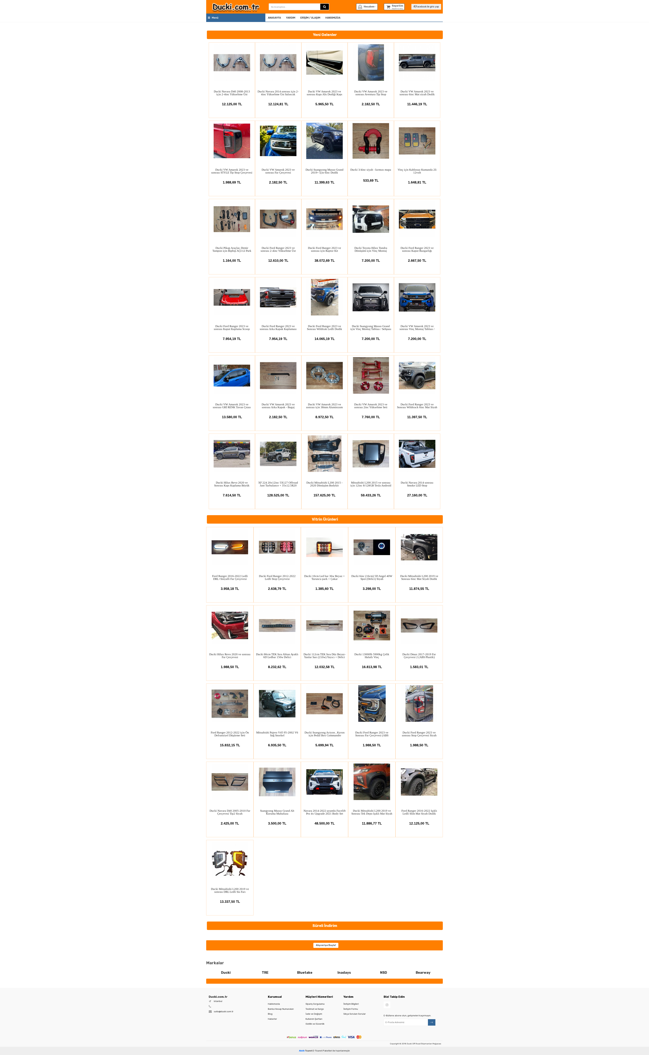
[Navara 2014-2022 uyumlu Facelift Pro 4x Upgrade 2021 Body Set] (324, 782)
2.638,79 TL (277, 589)
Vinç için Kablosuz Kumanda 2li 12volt (417, 171)
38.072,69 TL (325, 260)
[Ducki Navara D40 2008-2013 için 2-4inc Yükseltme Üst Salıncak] (232, 62)
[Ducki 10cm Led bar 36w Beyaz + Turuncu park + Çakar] (324, 547)
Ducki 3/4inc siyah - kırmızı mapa (370, 169)
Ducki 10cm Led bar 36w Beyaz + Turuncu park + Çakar (324, 577)
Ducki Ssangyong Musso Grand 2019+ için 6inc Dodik (324, 171)
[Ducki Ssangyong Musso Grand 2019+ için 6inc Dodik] (324, 140)
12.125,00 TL (232, 104)
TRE (265, 973)
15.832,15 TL (230, 745)
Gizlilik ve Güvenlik (315, 1024)
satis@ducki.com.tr (223, 1011)
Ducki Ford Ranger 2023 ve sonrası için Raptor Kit (324, 249)
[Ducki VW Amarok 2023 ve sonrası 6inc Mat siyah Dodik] (417, 62)
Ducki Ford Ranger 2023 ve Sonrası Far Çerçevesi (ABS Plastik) (371, 734)
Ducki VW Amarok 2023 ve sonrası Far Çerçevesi (278, 171)
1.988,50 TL (230, 667)
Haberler (272, 1019)
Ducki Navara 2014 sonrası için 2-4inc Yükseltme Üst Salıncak (278, 93)
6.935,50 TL (277, 745)
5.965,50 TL (324, 104)
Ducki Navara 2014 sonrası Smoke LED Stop (417, 484)
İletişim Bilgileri (351, 1004)
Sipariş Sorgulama (315, 1004)
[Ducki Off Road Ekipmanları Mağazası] (236, 7)
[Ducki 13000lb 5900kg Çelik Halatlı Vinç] (372, 625)
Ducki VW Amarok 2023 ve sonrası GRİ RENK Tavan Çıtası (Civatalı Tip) (232, 406)
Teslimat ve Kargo (315, 1009)
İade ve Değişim (314, 1014)
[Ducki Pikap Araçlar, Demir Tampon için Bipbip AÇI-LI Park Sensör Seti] (232, 219)
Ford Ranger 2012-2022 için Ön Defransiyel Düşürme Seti (230, 734)
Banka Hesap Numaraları (281, 1009)
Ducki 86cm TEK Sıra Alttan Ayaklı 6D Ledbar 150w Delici (277, 656)
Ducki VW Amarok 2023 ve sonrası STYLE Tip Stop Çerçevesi (231, 171)
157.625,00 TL (324, 495)
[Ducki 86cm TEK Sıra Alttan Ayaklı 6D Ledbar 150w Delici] (277, 625)
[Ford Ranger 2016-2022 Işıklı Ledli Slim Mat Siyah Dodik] (419, 782)
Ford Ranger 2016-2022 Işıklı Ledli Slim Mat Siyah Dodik (419, 812)
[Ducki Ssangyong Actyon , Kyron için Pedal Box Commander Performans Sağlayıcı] (324, 703)
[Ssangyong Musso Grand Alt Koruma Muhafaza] (277, 782)
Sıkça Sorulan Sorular (354, 1014)
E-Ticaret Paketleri (322, 1050)
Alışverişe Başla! (326, 945)
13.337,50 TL (230, 901)
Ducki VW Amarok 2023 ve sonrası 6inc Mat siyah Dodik (417, 93)
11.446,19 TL (417, 104)
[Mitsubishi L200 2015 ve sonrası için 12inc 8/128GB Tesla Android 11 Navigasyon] (371, 453)
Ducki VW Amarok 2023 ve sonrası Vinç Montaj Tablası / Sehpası (417, 327)
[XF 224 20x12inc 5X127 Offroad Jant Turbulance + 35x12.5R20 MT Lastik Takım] (278, 453)
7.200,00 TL (371, 260)
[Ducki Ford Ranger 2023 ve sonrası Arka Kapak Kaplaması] (278, 297)
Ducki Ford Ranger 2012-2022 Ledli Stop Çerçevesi (277, 577)
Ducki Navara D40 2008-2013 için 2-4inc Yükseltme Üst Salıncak (232, 93)
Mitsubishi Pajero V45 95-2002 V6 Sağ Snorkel (277, 734)
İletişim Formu (350, 1009)
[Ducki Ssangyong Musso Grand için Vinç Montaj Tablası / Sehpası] (371, 297)
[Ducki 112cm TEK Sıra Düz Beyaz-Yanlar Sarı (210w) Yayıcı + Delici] (324, 625)
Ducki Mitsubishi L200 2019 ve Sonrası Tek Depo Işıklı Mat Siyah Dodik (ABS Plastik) (371, 812)
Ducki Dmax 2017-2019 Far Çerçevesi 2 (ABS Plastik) (419, 656)
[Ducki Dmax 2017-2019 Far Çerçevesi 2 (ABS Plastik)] (419, 625)
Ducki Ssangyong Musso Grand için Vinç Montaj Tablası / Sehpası (370, 327)
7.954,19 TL (232, 339)
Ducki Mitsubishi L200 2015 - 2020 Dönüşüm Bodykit (324, 484)
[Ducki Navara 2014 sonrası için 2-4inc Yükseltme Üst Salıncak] (278, 62)
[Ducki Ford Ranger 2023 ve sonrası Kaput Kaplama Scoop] (232, 297)
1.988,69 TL (232, 182)
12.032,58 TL (325, 667)
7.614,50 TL (232, 495)
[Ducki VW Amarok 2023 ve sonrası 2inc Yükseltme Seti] (371, 375)
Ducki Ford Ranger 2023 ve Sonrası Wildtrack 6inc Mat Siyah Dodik (417, 406)
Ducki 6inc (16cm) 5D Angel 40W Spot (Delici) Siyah (371, 577)
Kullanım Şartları (314, 1019)
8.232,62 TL (277, 667)
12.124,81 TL (278, 104)
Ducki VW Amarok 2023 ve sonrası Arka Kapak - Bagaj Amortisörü (278, 406)
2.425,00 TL (230, 823)
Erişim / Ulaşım (310, 17)
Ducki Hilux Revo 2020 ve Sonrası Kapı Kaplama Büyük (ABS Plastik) (231, 484)
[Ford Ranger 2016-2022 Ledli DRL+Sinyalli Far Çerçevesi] (230, 547)
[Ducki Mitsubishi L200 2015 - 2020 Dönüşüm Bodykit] (324, 453)
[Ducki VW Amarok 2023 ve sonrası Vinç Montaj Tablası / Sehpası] (417, 297)
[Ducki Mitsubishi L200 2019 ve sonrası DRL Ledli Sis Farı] (230, 860)
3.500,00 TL (277, 823)
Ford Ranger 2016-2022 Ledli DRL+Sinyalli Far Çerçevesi (230, 577)
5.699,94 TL (324, 745)
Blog (270, 1014)
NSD (383, 973)
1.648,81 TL (417, 182)
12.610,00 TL (278, 260)
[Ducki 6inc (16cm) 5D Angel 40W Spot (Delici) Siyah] (372, 547)
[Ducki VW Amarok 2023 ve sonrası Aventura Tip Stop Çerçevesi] (371, 62)
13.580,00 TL (232, 417)
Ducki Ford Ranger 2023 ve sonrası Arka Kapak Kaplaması (278, 327)
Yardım (290, 17)
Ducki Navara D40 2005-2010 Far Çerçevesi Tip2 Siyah (230, 812)
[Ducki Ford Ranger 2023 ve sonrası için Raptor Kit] (324, 219)
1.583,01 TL (419, 667)
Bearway (423, 973)
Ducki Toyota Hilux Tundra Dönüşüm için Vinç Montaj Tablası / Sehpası (370, 249)
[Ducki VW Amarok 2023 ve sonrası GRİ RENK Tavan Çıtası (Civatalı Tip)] (232, 375)
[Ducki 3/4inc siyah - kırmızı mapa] (371, 140)
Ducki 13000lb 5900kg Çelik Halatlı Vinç (371, 656)
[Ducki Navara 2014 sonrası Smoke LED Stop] (417, 453)
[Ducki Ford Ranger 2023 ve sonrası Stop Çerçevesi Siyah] (419, 703)
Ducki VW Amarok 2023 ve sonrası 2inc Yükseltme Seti (370, 406)
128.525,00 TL (278, 495)
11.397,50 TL (417, 417)
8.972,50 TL (324, 417)
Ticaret (305, 1050)
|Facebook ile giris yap (427, 6)
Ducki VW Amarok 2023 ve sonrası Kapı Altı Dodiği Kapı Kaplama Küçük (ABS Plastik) (324, 93)
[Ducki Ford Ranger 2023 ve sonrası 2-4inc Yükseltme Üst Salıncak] (278, 219)
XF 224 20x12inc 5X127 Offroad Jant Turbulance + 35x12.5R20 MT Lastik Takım (278, 484)
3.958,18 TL (230, 589)
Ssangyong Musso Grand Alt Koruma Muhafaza (277, 812)
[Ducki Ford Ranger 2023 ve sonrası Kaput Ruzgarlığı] (417, 219)
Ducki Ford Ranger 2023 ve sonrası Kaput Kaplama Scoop (232, 327)
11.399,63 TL (324, 182)
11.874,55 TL (419, 589)
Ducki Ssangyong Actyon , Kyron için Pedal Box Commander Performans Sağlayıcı (325, 734)
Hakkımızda (332, 17)
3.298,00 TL (372, 589)
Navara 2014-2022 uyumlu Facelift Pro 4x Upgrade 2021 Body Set (325, 812)
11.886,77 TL (372, 823)
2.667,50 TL (417, 260)
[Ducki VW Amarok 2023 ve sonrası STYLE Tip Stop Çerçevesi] (232, 140)
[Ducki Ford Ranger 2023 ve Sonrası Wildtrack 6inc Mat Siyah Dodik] (417, 375)
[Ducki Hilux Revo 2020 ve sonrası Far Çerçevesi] (230, 625)
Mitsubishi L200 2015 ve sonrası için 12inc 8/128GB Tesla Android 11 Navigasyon (370, 484)
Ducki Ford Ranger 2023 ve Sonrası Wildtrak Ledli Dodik (324, 327)
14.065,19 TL (325, 339)
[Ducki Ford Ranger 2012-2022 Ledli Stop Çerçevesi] (277, 547)
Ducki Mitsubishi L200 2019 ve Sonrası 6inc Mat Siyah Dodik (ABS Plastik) (419, 577)
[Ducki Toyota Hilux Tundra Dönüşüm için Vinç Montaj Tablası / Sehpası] (371, 219)
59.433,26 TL (371, 495)
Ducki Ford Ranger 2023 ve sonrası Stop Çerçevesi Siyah (419, 734)
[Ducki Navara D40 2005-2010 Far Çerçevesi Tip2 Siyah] (230, 782)
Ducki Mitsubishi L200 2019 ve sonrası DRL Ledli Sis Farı (230, 890)
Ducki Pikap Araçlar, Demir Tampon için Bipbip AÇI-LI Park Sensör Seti (231, 249)
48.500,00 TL (325, 823)
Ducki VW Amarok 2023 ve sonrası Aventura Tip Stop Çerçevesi (370, 93)
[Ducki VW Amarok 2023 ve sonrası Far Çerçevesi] (278, 140)
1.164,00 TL (232, 260)
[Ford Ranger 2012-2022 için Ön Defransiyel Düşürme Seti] (230, 703)
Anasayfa (274, 17)
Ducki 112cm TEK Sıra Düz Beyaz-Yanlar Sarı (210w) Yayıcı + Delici (325, 656)
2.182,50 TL (371, 104)
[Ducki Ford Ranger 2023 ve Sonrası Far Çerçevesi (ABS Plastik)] (372, 703)
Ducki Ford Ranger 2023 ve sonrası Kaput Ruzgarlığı (417, 249)
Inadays (344, 973)
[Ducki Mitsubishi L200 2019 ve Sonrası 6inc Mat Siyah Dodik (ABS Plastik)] (419, 547)
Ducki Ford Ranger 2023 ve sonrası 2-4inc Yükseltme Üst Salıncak (278, 249)
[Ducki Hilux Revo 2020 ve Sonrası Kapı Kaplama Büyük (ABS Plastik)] (232, 453)
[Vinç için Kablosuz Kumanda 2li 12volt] (417, 140)
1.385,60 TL (324, 589)
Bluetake (304, 973)
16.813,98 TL (372, 667)
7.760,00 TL (371, 417)
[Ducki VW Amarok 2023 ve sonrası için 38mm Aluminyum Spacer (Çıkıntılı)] (324, 375)
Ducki (226, 973)
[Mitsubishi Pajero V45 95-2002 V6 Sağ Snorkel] (277, 703)
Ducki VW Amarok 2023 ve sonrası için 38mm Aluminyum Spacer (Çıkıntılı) (324, 406)
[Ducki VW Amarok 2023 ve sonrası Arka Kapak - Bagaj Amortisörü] (278, 375)
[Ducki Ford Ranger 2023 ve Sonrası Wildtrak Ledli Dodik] (324, 297)
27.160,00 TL (417, 495)
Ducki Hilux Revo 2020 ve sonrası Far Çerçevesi (229, 656)
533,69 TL (371, 180)
